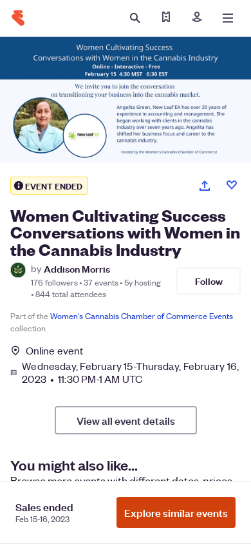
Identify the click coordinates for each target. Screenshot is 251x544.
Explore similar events (176, 512)
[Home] (18, 18)
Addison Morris (77, 268)
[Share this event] (205, 186)
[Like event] (232, 185)
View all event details (126, 420)
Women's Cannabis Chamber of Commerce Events (141, 315)
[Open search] (135, 18)
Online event (54, 350)
